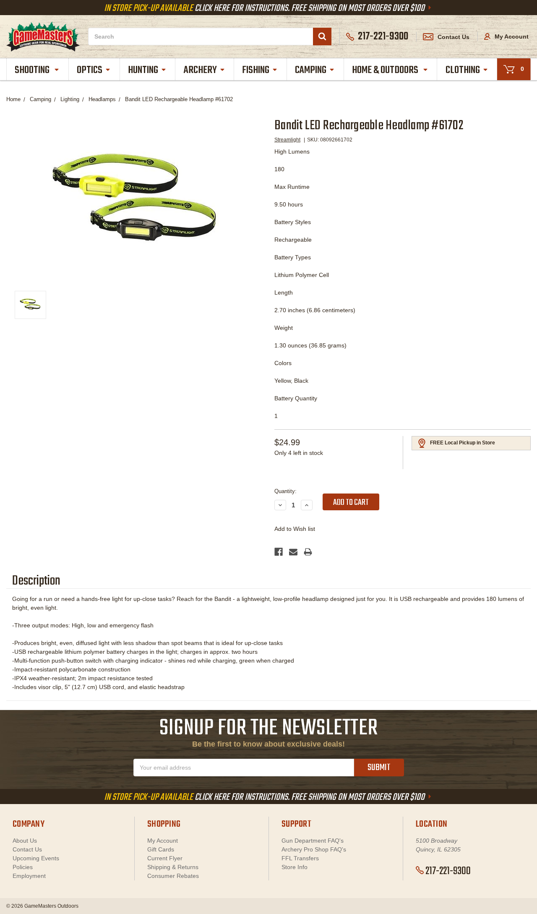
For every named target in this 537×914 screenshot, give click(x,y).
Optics (89, 70)
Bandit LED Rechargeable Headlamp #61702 (179, 99)
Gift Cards (160, 849)
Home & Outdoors (386, 70)
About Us (25, 840)
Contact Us (453, 37)
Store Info (295, 867)
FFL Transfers (300, 858)
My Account (511, 36)
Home (13, 99)
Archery (200, 70)
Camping (310, 70)
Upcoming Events (36, 858)
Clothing (463, 70)
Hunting (143, 70)
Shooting (33, 70)
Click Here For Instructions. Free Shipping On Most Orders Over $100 (265, 8)
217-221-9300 (448, 871)
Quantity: (285, 491)
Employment (29, 875)
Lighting (69, 99)
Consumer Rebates (173, 875)
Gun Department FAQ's (313, 840)
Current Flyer (164, 858)
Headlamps (102, 99)
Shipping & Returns (172, 867)
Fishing (255, 70)
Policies (23, 867)
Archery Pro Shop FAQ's (314, 849)
